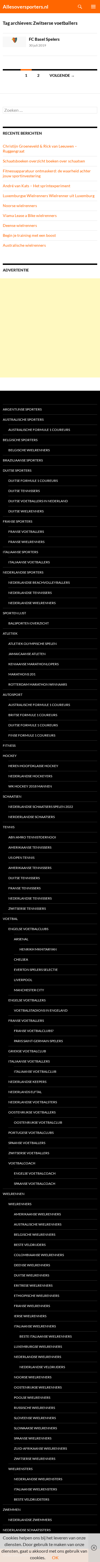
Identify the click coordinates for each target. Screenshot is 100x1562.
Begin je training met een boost (29, 235)
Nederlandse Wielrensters (38, 1479)
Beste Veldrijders (30, 1245)
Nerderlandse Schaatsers (31, 817)
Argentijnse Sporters (22, 409)
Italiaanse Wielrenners (35, 1326)
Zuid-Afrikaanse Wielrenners (40, 1448)
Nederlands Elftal (25, 1092)
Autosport (12, 694)
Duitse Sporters (17, 470)
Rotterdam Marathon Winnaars (37, 684)
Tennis (8, 827)
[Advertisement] (50, 327)
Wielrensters (20, 1469)
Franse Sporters (17, 521)
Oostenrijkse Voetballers (32, 1112)
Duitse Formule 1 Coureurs (33, 481)
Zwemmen (12, 1509)
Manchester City (29, 990)
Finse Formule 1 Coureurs (31, 735)
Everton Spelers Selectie (36, 970)
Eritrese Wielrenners (33, 1285)
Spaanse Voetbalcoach (34, 1183)
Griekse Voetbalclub (27, 1051)
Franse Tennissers (24, 888)
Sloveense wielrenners (35, 1418)
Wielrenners (19, 1204)
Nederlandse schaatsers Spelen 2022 (40, 807)
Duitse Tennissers (24, 491)
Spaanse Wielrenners (32, 1438)
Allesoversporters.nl (25, 7)
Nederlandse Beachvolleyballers (39, 582)
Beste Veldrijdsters (31, 1499)
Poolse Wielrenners (32, 1397)
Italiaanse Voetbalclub (35, 1071)
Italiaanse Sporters (20, 552)
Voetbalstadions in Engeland (41, 1010)
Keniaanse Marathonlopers (33, 664)
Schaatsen (12, 796)
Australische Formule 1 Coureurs (39, 430)
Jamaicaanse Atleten (27, 654)
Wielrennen (13, 1194)
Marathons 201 (22, 674)
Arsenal (21, 939)
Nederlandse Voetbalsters (32, 1102)
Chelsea (21, 959)
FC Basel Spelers (44, 39)
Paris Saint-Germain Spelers (38, 1041)
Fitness (9, 745)
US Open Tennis (21, 857)
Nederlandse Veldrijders (42, 1367)
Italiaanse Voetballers (29, 562)
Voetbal (10, 919)
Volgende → (62, 75)
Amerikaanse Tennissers (29, 847)
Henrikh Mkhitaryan (38, 949)
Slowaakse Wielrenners (35, 1428)
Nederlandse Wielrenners (32, 603)
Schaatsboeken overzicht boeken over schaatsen (44, 161)
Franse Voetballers (26, 531)
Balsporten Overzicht (28, 623)
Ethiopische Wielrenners (36, 1296)
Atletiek (10, 633)
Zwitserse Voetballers (28, 1153)
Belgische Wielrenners (29, 450)
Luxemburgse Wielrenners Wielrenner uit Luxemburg (48, 195)
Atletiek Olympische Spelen (32, 644)
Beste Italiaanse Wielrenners (45, 1336)
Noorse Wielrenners (32, 1377)
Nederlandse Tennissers (30, 593)
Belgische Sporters (20, 440)
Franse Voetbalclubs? (34, 1031)
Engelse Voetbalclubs (28, 929)
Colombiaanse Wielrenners (39, 1255)
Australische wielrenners (24, 245)
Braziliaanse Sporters (23, 460)
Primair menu (93, 6)
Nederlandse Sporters (23, 572)
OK (55, 1557)
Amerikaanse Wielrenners (37, 1214)
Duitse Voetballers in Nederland (38, 501)
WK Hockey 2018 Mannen (30, 786)
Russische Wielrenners (34, 1408)
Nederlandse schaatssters (27, 1530)
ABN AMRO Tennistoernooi (32, 837)
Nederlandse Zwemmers (30, 1520)
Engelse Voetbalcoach (35, 1173)
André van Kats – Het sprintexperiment (36, 185)
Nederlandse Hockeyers (30, 776)
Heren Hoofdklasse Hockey (33, 766)
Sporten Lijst (14, 613)
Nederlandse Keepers (27, 1082)
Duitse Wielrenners (26, 511)
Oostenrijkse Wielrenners (38, 1387)
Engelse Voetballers (27, 1000)
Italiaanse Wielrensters (35, 1489)
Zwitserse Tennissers (27, 908)
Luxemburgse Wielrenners (38, 1346)
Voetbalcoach (21, 1163)
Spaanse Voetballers (26, 1143)
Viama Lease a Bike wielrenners (30, 215)
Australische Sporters (23, 419)
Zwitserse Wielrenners (34, 1459)
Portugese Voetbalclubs (31, 1133)
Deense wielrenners (20, 225)
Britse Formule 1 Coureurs (32, 715)
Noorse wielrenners (20, 205)
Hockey (10, 756)
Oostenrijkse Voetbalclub (38, 1122)
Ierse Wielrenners (30, 1316)
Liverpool (23, 980)
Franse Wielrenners (26, 542)
